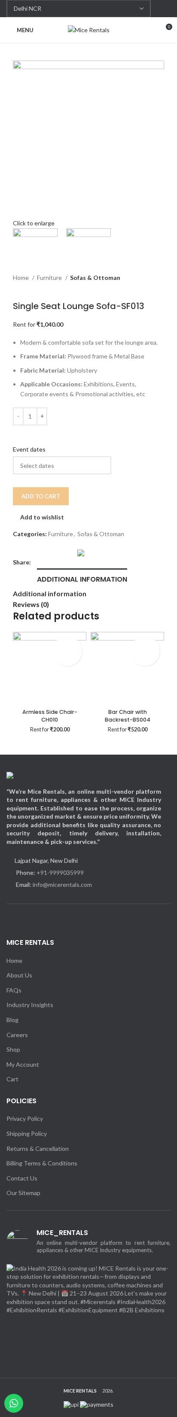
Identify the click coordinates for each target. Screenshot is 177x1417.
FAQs (13, 990)
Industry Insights (29, 1004)
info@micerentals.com (62, 884)
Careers (17, 1034)
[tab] (82, 578)
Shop (13, 1049)
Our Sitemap (23, 1192)
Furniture (50, 277)
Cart (12, 1079)
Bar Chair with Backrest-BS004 (127, 715)
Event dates (29, 449)
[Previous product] (17, 288)
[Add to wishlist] (67, 643)
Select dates (59, 658)
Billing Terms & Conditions (41, 1163)
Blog (12, 1019)
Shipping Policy (26, 1133)
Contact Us (21, 1178)
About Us (19, 975)
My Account (22, 1064)
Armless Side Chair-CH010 (49, 715)
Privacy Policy (24, 1118)
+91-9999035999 (60, 872)
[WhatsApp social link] (165, 8)
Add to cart (40, 496)
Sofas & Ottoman (95, 277)
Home (21, 277)
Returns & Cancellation (37, 1148)
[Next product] (34, 288)
